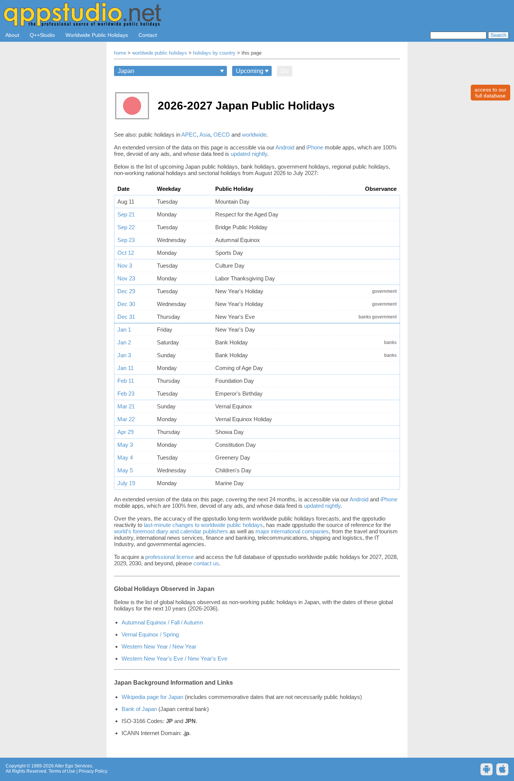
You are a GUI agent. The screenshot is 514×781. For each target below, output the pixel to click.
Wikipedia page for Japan (152, 697)
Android (284, 147)
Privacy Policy (93, 771)
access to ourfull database (490, 93)
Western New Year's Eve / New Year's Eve (174, 658)
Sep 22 (126, 227)
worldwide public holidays (159, 53)
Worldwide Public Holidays (96, 35)
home (120, 53)
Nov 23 (126, 278)
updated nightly (249, 154)
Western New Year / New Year (159, 646)
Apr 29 (125, 432)
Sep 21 (126, 214)
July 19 (126, 483)
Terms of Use (62, 771)
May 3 (125, 445)
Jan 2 (124, 342)
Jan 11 (125, 368)
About (12, 35)
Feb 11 (125, 381)
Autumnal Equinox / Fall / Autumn (162, 622)
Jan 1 (124, 329)
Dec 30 (126, 304)
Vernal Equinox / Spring (150, 634)
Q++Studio (42, 35)
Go (285, 71)
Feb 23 (125, 393)
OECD (221, 134)
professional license (169, 557)
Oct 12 (125, 253)
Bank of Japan (139, 709)
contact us (206, 563)
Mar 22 (126, 419)
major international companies (292, 531)
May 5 (125, 470)
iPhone (314, 147)
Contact (147, 35)
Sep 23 (126, 240)
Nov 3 (124, 265)
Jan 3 (124, 355)
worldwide (254, 134)
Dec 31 (126, 317)
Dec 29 (126, 291)
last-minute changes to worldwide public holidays (203, 525)
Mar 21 (126, 406)
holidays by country (214, 53)
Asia (204, 134)
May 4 (125, 457)
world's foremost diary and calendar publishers (171, 531)
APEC (189, 134)
